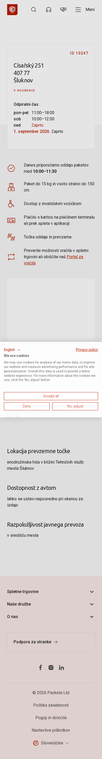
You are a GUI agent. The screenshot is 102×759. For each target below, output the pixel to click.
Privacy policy (87, 349)
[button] (12, 350)
